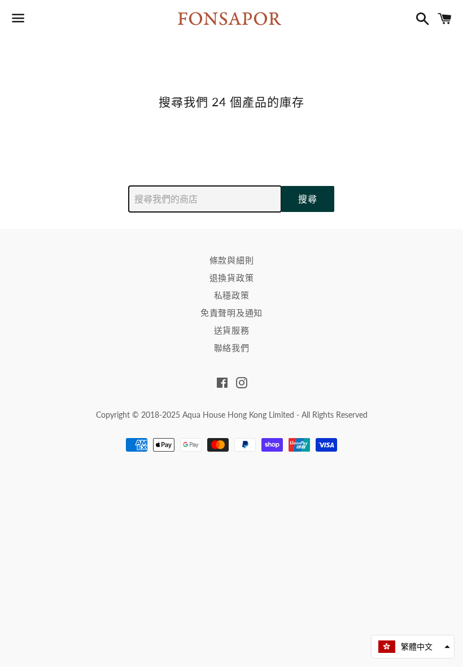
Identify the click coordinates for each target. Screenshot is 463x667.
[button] (413, 647)
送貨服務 (232, 330)
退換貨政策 (231, 277)
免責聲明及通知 (231, 312)
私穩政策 (232, 295)
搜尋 (307, 198)
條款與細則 (231, 260)
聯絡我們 (232, 348)
